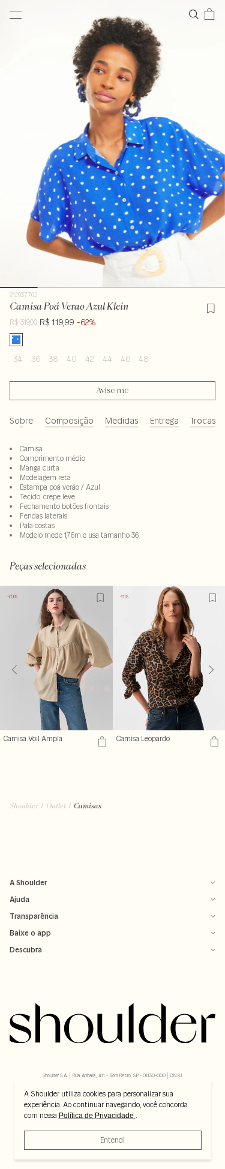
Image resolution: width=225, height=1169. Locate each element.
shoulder (24, 805)
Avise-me (112, 390)
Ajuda (19, 899)
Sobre (21, 420)
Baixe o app (30, 932)
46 (125, 358)
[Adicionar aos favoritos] (210, 306)
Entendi (112, 1139)
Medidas (121, 420)
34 (17, 358)
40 (72, 358)
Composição (69, 420)
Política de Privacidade (97, 1115)
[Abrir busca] (196, 14)
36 (35, 358)
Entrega (164, 420)
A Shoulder (28, 882)
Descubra (26, 949)
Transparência (34, 916)
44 (107, 358)
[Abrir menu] (16, 14)
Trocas (202, 420)
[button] (211, 670)
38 (53, 358)
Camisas (87, 805)
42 (89, 358)
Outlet (56, 805)
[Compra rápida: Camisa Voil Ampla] (100, 741)
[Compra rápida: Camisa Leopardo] (212, 741)
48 (144, 358)
